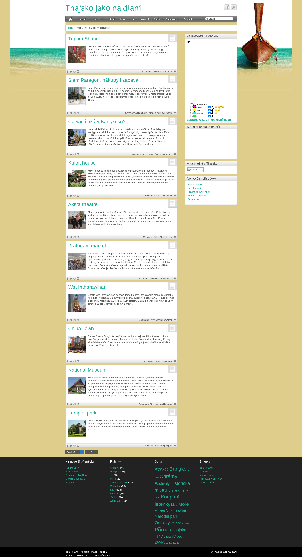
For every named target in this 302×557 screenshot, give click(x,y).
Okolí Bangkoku (119, 482)
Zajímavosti (171, 18)
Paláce (176, 523)
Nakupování (176, 511)
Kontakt (188, 18)
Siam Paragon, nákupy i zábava (103, 80)
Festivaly (162, 484)
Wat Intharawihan (87, 287)
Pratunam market (87, 245)
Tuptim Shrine (83, 38)
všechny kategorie (200, 104)
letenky (162, 504)
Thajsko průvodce (209, 482)
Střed (112, 18)
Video (177, 536)
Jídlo (157, 497)
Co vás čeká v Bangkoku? (97, 121)
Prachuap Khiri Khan (199, 191)
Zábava (172, 542)
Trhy (159, 536)
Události (168, 536)
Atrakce (162, 469)
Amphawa (193, 199)
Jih (133, 18)
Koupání (170, 497)
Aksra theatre (83, 204)
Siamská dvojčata (197, 195)
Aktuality (114, 467)
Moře (157, 18)
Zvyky (160, 542)
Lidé (174, 505)
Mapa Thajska (207, 475)
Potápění (185, 523)
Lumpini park (82, 413)
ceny (157, 477)
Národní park (166, 516)
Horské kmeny (177, 490)
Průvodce (83, 18)
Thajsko (179, 530)
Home (71, 27)
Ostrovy (162, 522)
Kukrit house (82, 163)
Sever (123, 18)
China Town (81, 328)
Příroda (163, 529)
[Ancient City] (195, 169)
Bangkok (98, 18)
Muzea (160, 511)
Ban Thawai (194, 188)
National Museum (87, 370)
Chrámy (168, 476)
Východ (145, 18)
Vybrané (114, 493)
